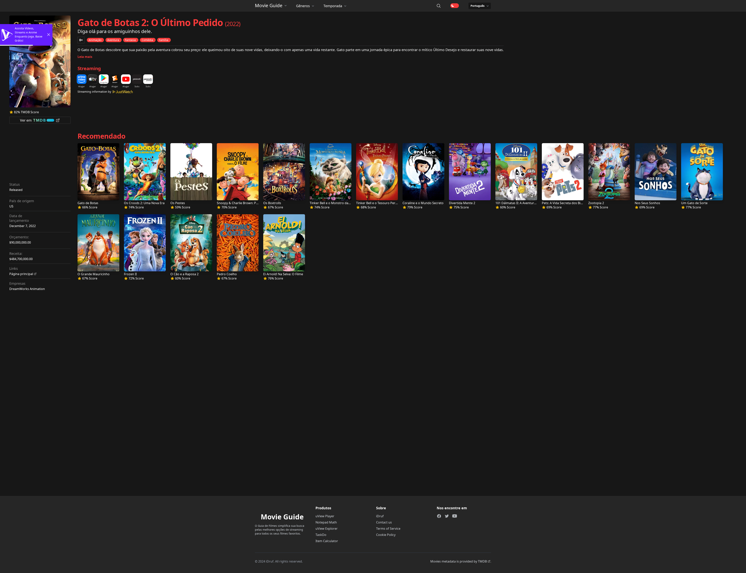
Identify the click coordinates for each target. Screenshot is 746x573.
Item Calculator (326, 541)
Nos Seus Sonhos (647, 203)
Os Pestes (177, 203)
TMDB (482, 561)
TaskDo (320, 535)
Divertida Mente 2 (462, 203)
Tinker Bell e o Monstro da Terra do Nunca (341, 203)
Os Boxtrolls (272, 203)
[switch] (454, 5)
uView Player (324, 516)
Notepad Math (326, 522)
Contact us (384, 522)
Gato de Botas (88, 203)
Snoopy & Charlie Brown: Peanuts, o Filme (247, 203)
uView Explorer (326, 528)
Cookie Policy (386, 535)
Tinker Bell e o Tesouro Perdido (379, 203)
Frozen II (130, 274)
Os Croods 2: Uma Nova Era (144, 203)
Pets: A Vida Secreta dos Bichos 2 (566, 203)
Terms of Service (388, 528)
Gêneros (303, 5)
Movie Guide (268, 5)
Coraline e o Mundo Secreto (423, 203)
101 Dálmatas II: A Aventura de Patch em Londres (531, 203)
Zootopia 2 (596, 203)
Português (478, 6)
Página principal (21, 274)
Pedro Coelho (227, 274)
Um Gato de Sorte (694, 203)
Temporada (332, 5)
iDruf (380, 516)
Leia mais (85, 57)
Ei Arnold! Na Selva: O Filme (283, 274)
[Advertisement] (40, 154)
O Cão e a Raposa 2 (184, 274)
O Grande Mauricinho (94, 274)
